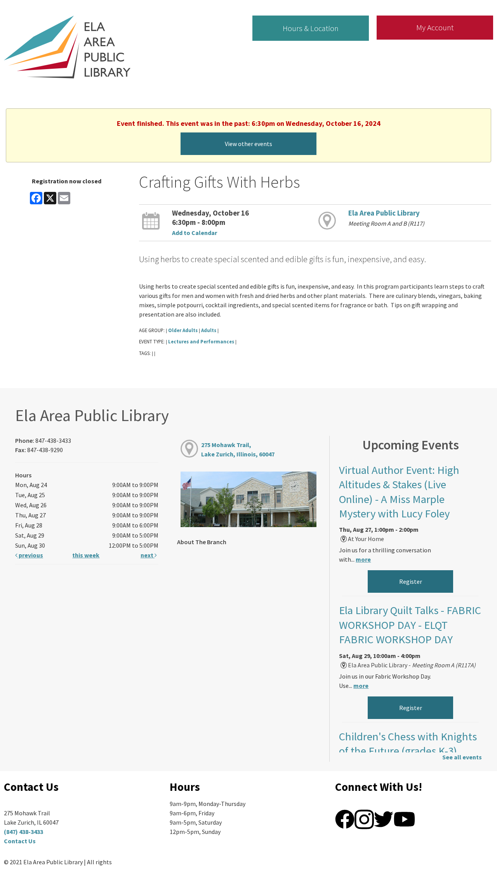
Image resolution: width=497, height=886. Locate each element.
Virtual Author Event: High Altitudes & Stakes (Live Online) (399, 491)
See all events (462, 757)
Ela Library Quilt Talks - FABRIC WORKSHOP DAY (410, 624)
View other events (248, 144)
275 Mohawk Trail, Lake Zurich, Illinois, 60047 (238, 449)
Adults (208, 330)
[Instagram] (364, 818)
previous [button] (30, 555)
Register (410, 581)
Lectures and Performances (201, 341)
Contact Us (20, 841)
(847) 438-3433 (23, 832)
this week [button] (85, 555)
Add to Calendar (194, 233)
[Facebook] (345, 818)
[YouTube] (404, 818)
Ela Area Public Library (384, 213)
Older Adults (183, 330)
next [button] (148, 555)
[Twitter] (383, 818)
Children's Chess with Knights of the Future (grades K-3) (408, 743)
